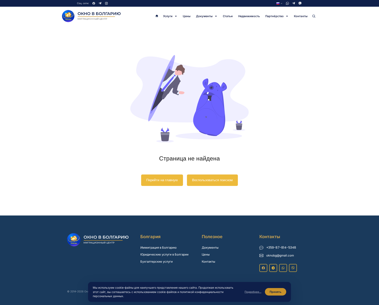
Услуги (168, 16)
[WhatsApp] (287, 3)
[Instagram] (106, 3)
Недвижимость (249, 16)
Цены (186, 16)
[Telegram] (100, 3)
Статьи (228, 16)
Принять (275, 291)
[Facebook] (94, 3)
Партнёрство (274, 16)
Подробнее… (253, 291)
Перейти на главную (162, 180)
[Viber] (300, 3)
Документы (204, 16)
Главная (157, 16)
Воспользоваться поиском (212, 180)
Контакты (301, 16)
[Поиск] (313, 16)
